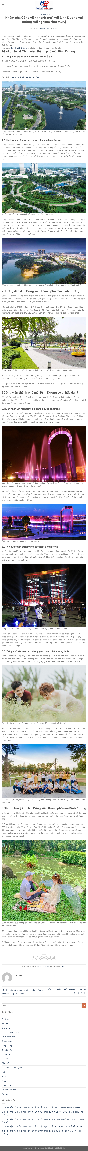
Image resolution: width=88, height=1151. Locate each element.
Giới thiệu (6, 1063)
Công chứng (7, 1045)
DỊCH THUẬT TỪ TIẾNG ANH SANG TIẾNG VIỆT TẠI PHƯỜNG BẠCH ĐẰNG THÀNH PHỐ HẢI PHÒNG (42, 1132)
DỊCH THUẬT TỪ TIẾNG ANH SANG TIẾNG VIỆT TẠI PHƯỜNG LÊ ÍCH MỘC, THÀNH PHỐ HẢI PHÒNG (42, 1113)
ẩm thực (5, 1023)
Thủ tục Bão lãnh (9, 1090)
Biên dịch (6, 1028)
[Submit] (84, 1005)
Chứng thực (7, 1041)
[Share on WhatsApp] (34, 958)
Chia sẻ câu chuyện (10, 1032)
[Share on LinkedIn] (54, 958)
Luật (4, 1072)
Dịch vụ (5, 1059)
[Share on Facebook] (38, 958)
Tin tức (5, 1094)
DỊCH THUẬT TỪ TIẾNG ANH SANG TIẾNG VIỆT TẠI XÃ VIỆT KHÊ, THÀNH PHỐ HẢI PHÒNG (41, 1107)
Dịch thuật (6, 1054)
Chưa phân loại (44, 14)
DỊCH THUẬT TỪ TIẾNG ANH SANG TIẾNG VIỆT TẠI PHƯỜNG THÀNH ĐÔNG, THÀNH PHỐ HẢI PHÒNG (43, 1120)
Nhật (4, 1076)
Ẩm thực (5, 1019)
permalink (63, 966)
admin (55, 28)
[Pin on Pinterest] (50, 958)
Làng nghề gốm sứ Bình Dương (25, 77)
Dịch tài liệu (7, 1050)
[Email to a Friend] (46, 958)
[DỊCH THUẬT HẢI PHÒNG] (44, 5)
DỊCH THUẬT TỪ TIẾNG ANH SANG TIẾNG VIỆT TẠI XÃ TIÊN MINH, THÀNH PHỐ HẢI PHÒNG (42, 1126)
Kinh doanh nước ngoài (12, 1067)
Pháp (4, 1081)
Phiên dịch (6, 1085)
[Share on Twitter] (42, 958)
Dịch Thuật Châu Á (19, 48)
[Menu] (3, 5)
